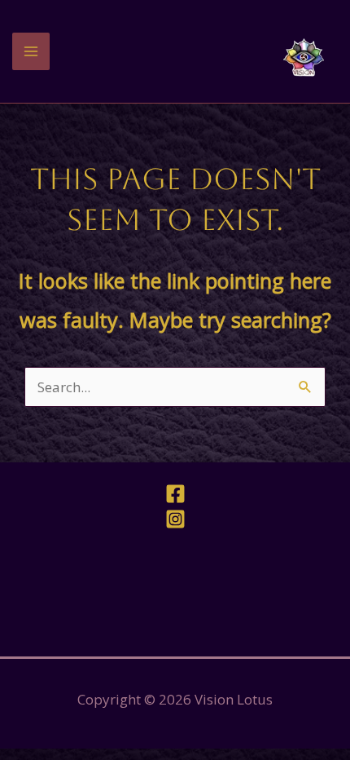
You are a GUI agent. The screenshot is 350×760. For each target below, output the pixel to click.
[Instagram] (175, 519)
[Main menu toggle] (31, 51)
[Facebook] (175, 494)
